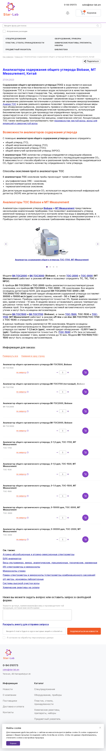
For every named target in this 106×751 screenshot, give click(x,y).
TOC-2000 (72, 275)
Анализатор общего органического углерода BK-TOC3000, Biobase (37, 422)
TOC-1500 (70, 314)
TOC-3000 (87, 275)
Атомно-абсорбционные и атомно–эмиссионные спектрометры (38, 554)
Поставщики (10, 700)
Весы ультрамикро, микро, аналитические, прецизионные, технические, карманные (50, 562)
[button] (47, 266)
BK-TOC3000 (37, 275)
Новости (8, 689)
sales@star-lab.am (91, 4)
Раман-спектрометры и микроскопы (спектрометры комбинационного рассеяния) (49, 575)
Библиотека (61, 49)
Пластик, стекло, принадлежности (25, 43)
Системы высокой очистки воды (21, 583)
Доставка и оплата (13, 706)
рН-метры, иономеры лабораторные (23, 579)
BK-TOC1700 (36, 314)
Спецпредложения (16, 38)
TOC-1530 (64, 332)
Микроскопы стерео (14, 571)
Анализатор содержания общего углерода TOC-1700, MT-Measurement (52, 259)
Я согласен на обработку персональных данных (30, 637)
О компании (9, 695)
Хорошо (13, 743)
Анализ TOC (9, 104)
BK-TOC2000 (19, 275)
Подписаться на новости (84, 631)
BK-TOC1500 (19, 314)
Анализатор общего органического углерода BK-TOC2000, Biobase (37, 403)
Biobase (48, 208)
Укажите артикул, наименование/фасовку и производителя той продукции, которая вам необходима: (33, 607)
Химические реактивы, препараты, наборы (73, 44)
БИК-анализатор (12, 558)
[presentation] (6, 244)
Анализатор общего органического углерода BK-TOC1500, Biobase (37, 364)
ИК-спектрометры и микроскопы (21, 566)
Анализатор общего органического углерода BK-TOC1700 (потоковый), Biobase (44, 384)
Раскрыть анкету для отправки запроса (26, 624)
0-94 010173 (70, 4)
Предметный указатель (18, 49)
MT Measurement (64, 208)
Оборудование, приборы (68, 38)
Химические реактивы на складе (21, 587)
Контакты (8, 712)
